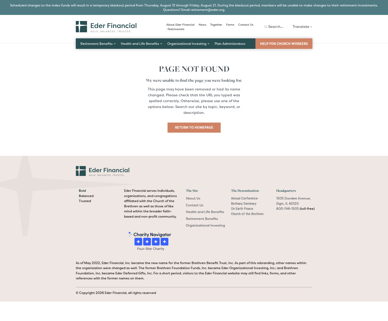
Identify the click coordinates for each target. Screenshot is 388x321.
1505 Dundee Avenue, (293, 198)
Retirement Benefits (202, 218)
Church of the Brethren (247, 214)
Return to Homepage (194, 127)
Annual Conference (244, 198)
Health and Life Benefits (205, 212)
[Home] (108, 170)
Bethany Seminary (243, 204)
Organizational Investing (205, 225)
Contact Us (194, 205)
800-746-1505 (287, 208)
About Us (193, 198)
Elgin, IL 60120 (287, 203)
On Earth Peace (242, 209)
